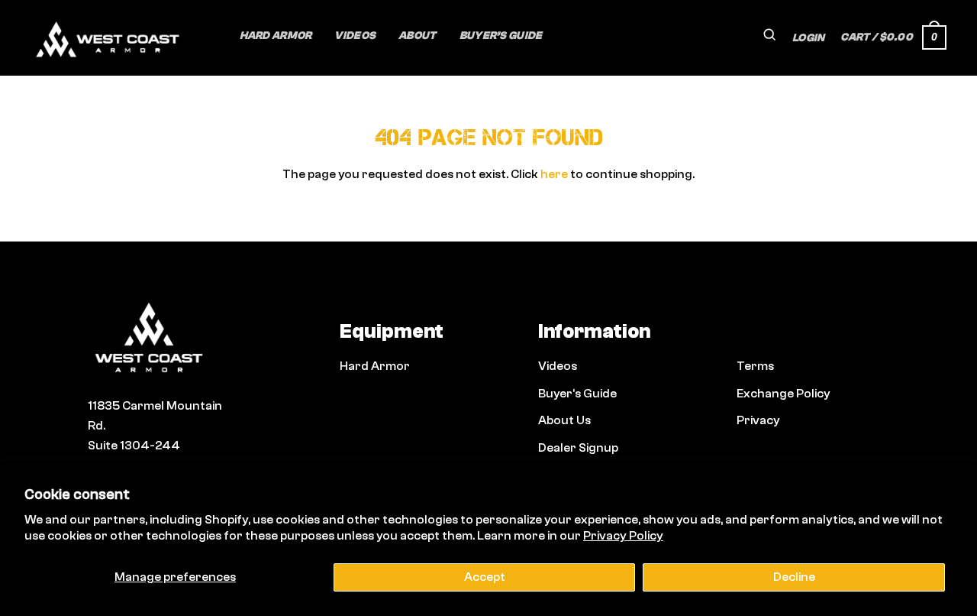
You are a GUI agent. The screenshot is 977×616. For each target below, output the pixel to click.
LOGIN (808, 37)
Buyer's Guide (577, 393)
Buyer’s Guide (501, 35)
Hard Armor (375, 366)
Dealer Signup (578, 448)
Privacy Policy (623, 536)
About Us (564, 420)
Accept (484, 577)
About (417, 35)
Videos (355, 35)
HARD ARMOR (276, 35)
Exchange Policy (783, 393)
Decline (794, 577)
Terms (755, 366)
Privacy (758, 420)
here (554, 174)
